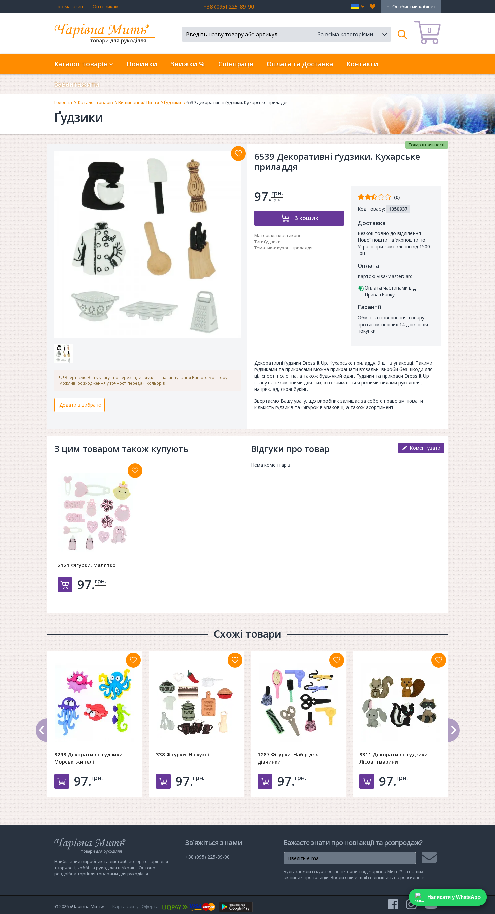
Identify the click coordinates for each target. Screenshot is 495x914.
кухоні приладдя (294, 248)
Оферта (150, 906)
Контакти (362, 64)
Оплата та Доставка (300, 64)
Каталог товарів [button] (81, 64)
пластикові (288, 235)
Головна (63, 102)
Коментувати (423, 448)
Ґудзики (172, 102)
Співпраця (235, 64)
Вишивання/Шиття (138, 102)
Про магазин (68, 6)
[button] (358, 6)
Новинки (142, 64)
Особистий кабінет (414, 6)
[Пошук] (402, 34)
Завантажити (77, 84)
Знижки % (188, 64)
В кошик (305, 218)
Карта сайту (125, 906)
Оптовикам (106, 6)
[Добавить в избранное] (135, 470)
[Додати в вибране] (238, 153)
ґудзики (272, 242)
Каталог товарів (95, 102)
